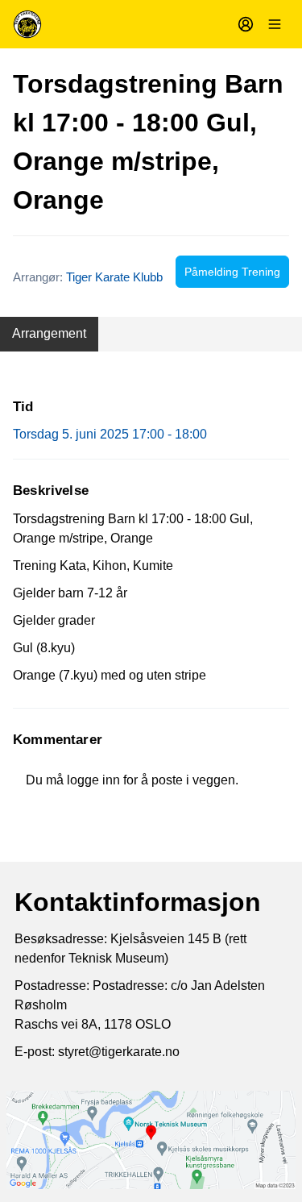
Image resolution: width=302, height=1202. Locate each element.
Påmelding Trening (232, 271)
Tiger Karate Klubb (114, 277)
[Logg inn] (245, 24)
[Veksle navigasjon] (274, 24)
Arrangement (49, 333)
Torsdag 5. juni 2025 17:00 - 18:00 (110, 434)
